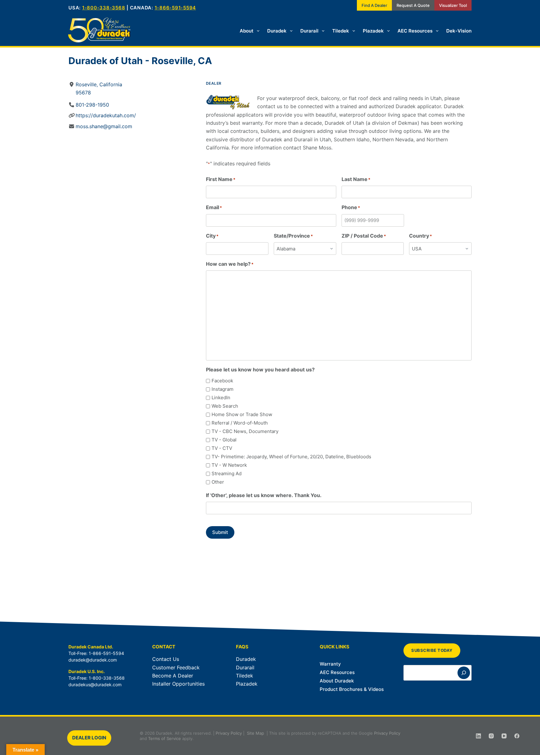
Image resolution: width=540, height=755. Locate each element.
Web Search (225, 406)
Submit (220, 532)
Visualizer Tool (453, 5)
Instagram (222, 389)
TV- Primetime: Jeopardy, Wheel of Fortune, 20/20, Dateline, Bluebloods (291, 457)
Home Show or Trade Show (242, 414)
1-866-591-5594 (175, 8)
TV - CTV (222, 448)
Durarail (309, 31)
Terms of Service (164, 738)
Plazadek (373, 31)
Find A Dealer (374, 5)
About (246, 31)
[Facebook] (516, 735)
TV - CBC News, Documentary (245, 431)
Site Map (255, 733)
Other (218, 482)
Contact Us (165, 659)
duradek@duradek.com (92, 659)
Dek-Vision (459, 31)
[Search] (464, 673)
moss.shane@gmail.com (104, 126)
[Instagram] (491, 735)
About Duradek (337, 681)
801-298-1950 (92, 105)
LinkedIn (221, 397)
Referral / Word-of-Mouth (240, 423)
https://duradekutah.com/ (106, 115)
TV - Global (224, 440)
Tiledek (340, 31)
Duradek (277, 31)
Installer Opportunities (178, 684)
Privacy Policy (229, 733)
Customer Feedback (176, 667)
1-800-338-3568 (103, 8)
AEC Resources (415, 31)
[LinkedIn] (478, 735)
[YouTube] (504, 735)
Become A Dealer (172, 675)
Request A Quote (413, 5)
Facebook (222, 381)
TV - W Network (229, 465)
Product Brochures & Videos (352, 689)
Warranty (330, 664)
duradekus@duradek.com (95, 684)
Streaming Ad (227, 473)
